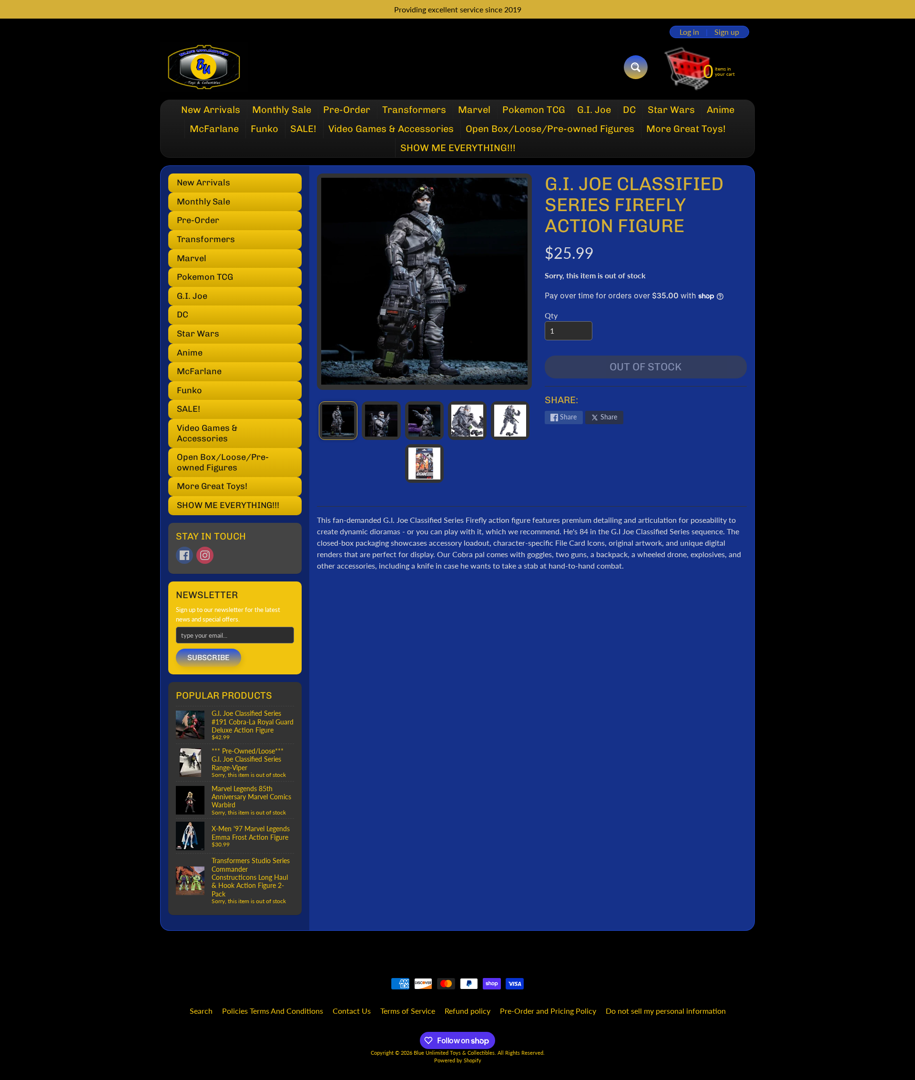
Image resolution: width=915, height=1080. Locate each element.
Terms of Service (407, 1010)
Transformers (414, 109)
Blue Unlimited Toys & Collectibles (454, 1052)
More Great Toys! (686, 128)
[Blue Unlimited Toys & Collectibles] (204, 67)
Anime (720, 109)
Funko (264, 128)
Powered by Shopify (457, 1060)
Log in (689, 32)
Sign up (726, 32)
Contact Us (352, 1010)
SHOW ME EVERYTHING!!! (458, 147)
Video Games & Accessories (391, 128)
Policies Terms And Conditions (272, 1010)
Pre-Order (346, 109)
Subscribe (208, 657)
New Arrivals (210, 109)
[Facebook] (184, 555)
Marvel (474, 109)
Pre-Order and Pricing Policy (548, 1010)
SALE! (303, 128)
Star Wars (671, 109)
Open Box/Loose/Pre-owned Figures (550, 128)
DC (629, 109)
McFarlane (214, 128)
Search (201, 1010)
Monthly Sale (281, 109)
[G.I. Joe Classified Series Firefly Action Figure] (338, 420)
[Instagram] (205, 555)
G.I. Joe (594, 109)
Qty (551, 315)
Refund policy (467, 1010)
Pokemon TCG (533, 109)
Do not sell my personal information (666, 1010)
